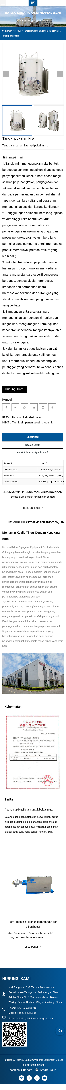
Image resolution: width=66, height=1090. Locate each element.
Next (60, 74)
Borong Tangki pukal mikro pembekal (22, 557)
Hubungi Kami (14, 389)
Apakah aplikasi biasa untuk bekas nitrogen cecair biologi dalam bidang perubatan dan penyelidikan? (29, 809)
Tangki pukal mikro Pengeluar (40, 552)
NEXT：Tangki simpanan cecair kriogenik (27, 422)
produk (17, 31)
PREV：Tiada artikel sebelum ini (21, 417)
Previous (6, 74)
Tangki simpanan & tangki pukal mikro (41, 31)
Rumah (8, 31)
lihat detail (31, 947)
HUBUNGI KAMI (31, 508)
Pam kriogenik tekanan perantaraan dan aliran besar (33, 924)
